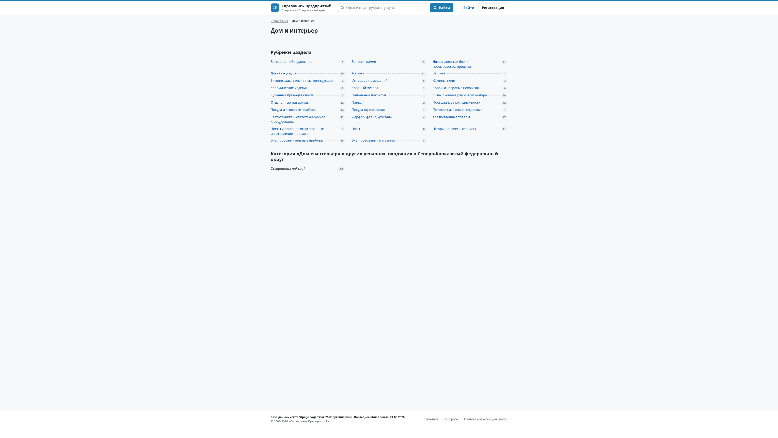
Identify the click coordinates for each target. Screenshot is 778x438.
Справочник (279, 21)
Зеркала (439, 73)
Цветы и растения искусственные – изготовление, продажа (298, 131)
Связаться (431, 419)
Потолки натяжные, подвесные (457, 109)
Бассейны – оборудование (291, 61)
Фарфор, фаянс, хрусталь (372, 117)
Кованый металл (365, 88)
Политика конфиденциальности (485, 419)
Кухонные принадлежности (292, 95)
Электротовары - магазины (373, 140)
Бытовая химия (364, 61)
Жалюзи (358, 73)
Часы (356, 129)
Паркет (357, 102)
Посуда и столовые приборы (293, 109)
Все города (450, 419)
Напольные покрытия (369, 95)
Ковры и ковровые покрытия (456, 88)
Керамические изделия (289, 88)
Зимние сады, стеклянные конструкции (302, 80)
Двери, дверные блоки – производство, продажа (452, 64)
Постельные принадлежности (456, 102)
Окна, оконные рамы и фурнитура (460, 95)
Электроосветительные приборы (297, 140)
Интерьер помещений (370, 80)
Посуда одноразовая (368, 109)
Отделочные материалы (290, 102)
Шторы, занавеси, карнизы (454, 129)
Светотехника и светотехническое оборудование (298, 119)
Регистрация (493, 7)
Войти (468, 7)
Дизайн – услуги (283, 73)
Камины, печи (444, 80)
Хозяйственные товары (451, 117)
